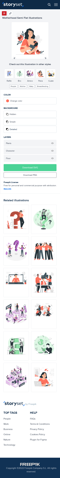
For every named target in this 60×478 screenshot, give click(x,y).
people (13, 86)
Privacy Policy (37, 429)
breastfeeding (42, 86)
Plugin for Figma (38, 439)
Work (6, 424)
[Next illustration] (45, 58)
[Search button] (49, 4)
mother (23, 86)
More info (7, 189)
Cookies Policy (37, 434)
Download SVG (30, 167)
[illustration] (16, 219)
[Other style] (9, 73)
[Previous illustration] (14, 58)
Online (6, 434)
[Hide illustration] (52, 143)
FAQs (32, 418)
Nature (6, 439)
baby (31, 86)
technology (9, 445)
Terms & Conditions (40, 424)
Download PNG (30, 175)
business (8, 429)
